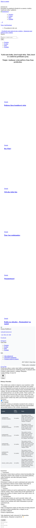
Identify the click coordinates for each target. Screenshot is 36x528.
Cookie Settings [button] (5, 373)
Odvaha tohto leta (10, 192)
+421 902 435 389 (6, 335)
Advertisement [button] (5, 495)
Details (6, 102)
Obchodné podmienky (10, 357)
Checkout (9, 25)
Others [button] (2, 504)
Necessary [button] (3, 399)
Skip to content (5, 1)
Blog (5, 348)
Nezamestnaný (9, 279)
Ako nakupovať (8, 356)
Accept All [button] (13, 373)
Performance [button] (4, 478)
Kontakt (6, 350)
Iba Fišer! (7, 149)
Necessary (5, 401)
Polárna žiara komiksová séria (15, 105)
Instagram (3, 341)
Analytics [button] (3, 487)
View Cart (3, 25)
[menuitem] (11, 14)
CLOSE (3, 520)
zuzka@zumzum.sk (6, 332)
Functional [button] (4, 470)
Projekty (6, 345)
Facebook (3, 338)
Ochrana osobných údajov (11, 359)
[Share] (3, 522)
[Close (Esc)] (1, 522)
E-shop (6, 347)
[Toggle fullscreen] (5, 522)
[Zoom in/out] (6, 522)
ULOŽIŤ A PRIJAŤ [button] (6, 511)
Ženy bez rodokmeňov (12, 235)
